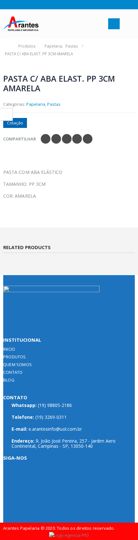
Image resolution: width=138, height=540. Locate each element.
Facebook (45, 139)
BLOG (8, 380)
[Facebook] (6, 4)
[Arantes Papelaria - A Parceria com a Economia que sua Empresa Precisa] (21, 24)
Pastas (54, 104)
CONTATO (12, 372)
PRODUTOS (14, 357)
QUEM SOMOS (17, 364)
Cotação (15, 123)
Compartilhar (19, 139)
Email (87, 139)
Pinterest (77, 139)
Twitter (56, 139)
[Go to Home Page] (7, 46)
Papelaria (35, 104)
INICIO (9, 349)
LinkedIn (67, 139)
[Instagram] (14, 4)
